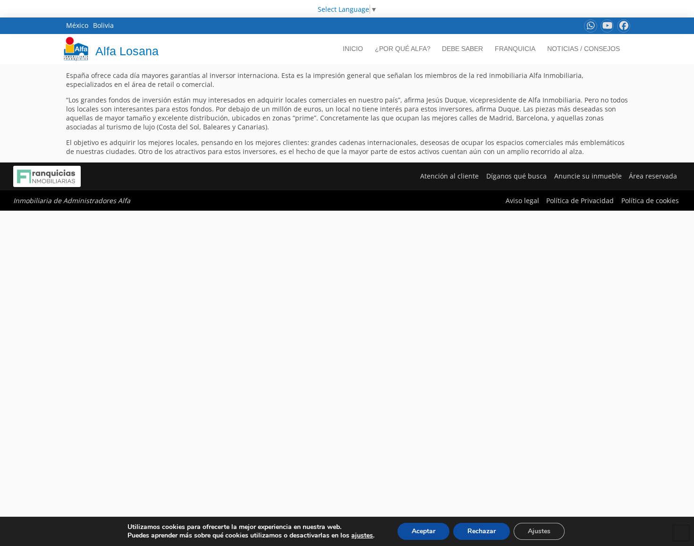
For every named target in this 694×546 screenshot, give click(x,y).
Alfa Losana (127, 51)
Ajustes (539, 531)
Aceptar (423, 531)
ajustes (362, 535)
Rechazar (481, 531)
